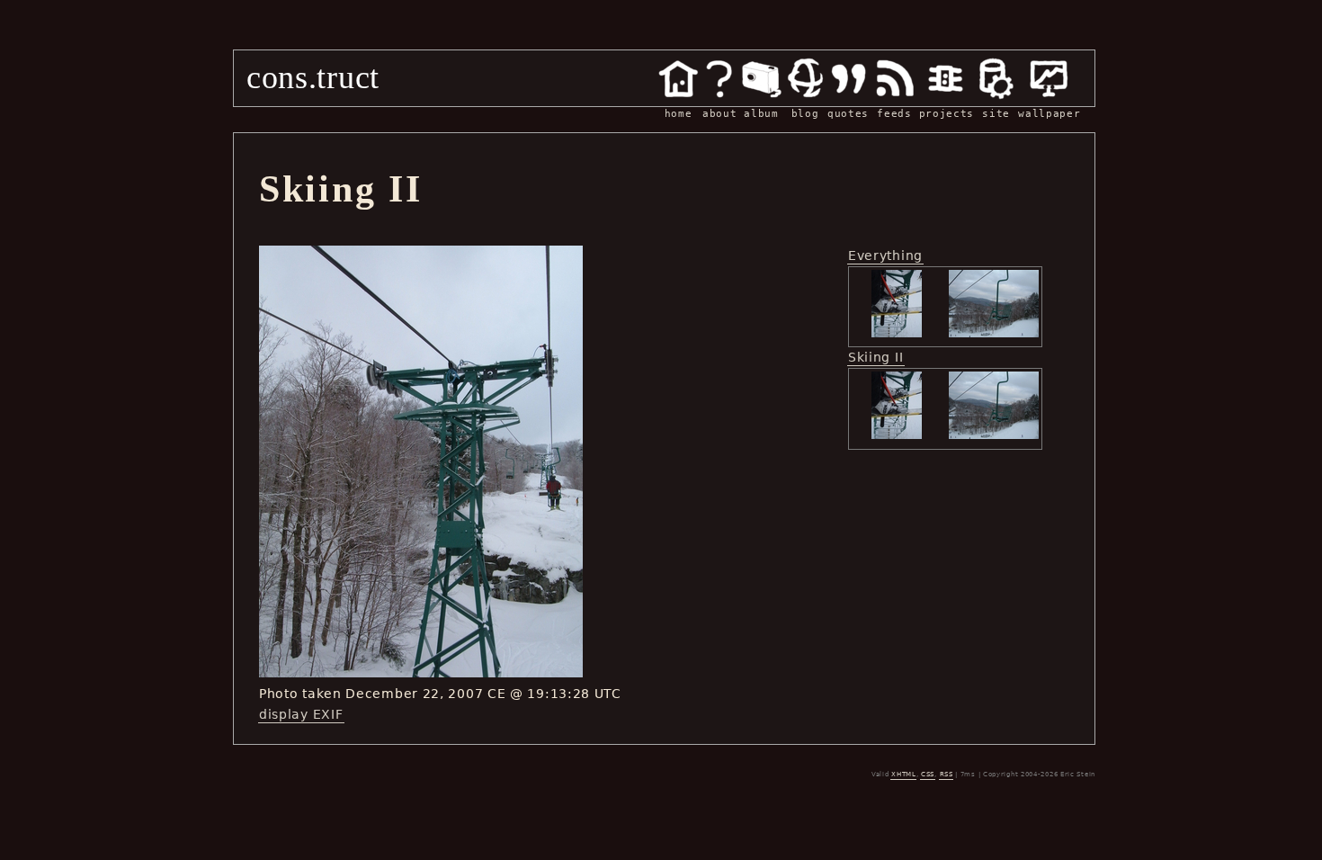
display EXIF (301, 714)
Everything (885, 255)
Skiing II (875, 357)
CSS (927, 774)
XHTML (903, 774)
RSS (946, 774)
